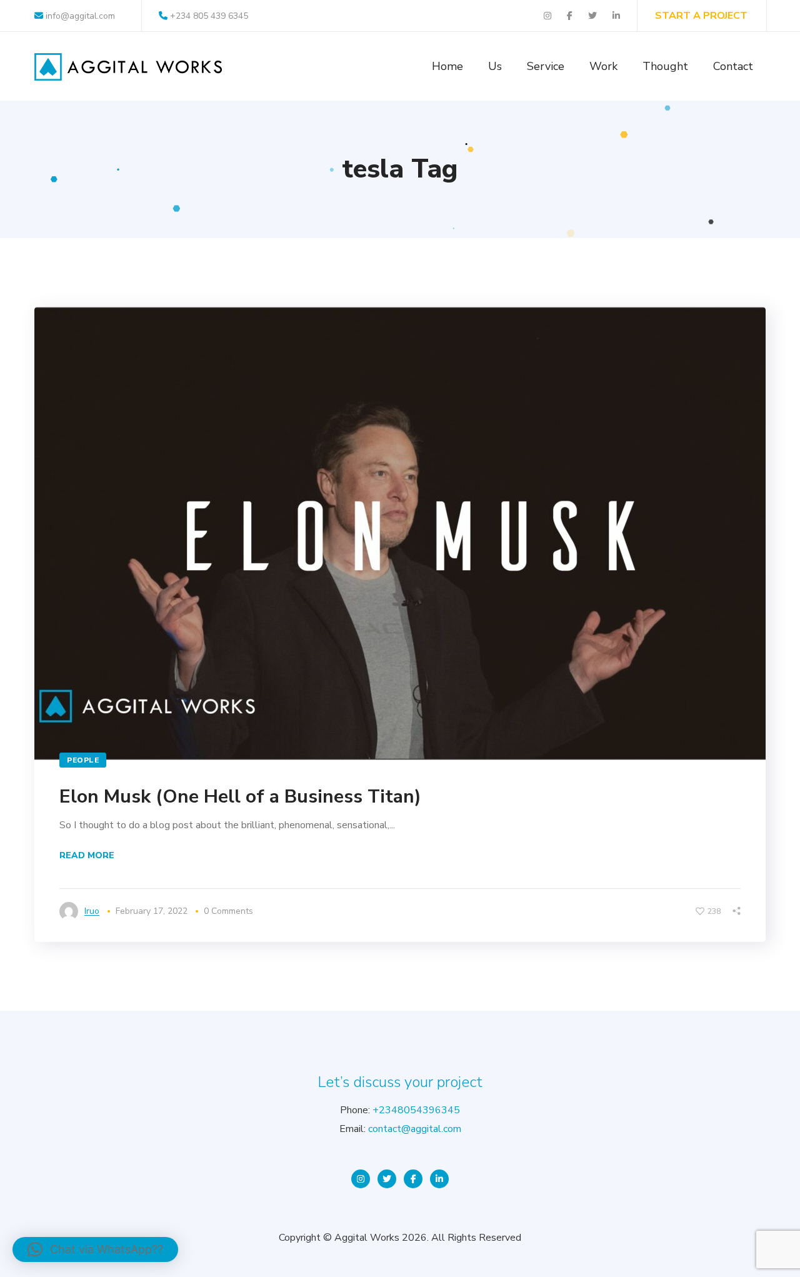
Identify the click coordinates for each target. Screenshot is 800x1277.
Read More (86, 855)
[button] (95, 1249)
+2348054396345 (416, 1110)
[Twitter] (387, 1178)
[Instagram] (360, 1178)
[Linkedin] (439, 1178)
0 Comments (228, 911)
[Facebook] (413, 1178)
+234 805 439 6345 (209, 16)
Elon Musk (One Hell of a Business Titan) (240, 796)
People (83, 760)
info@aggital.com (79, 16)
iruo (91, 911)
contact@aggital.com (414, 1129)
